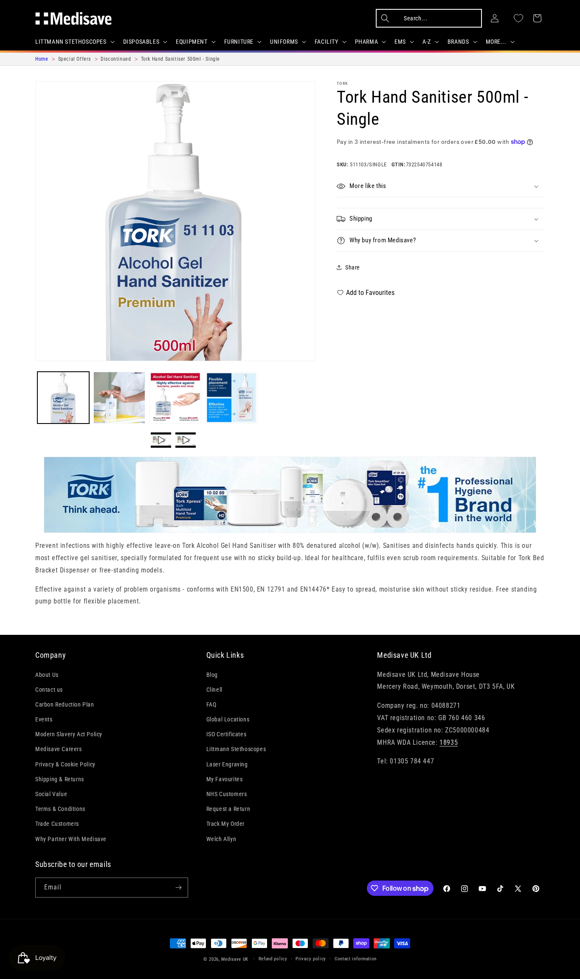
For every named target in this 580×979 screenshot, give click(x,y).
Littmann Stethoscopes (236, 749)
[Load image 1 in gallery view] (63, 398)
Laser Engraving (227, 764)
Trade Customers (57, 824)
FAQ (211, 704)
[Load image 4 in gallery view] (231, 398)
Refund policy (273, 959)
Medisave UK (234, 959)
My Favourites (224, 779)
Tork (342, 83)
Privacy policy (311, 959)
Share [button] (352, 267)
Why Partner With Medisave (71, 839)
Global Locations (228, 719)
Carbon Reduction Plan (64, 704)
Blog (212, 674)
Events (44, 719)
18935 (448, 742)
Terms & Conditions (60, 808)
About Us (47, 674)
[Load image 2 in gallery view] (119, 398)
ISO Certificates (226, 734)
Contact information (356, 959)
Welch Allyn (221, 839)
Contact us (49, 689)
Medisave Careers (58, 749)
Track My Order (225, 824)
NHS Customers (226, 794)
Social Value (51, 794)
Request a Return (228, 808)
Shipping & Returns (59, 779)
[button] (74, 41)
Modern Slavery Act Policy (68, 734)
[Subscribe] (178, 888)
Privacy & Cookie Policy (65, 764)
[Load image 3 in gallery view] (175, 398)
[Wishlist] (518, 18)
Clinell (214, 689)
